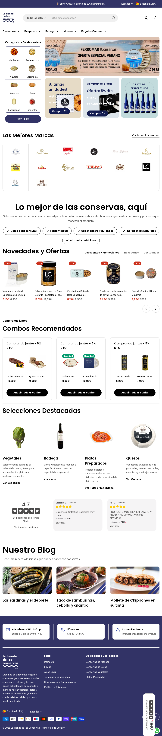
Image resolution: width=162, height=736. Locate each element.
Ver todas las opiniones (26, 527)
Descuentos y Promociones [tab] (102, 252)
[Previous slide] (146, 309)
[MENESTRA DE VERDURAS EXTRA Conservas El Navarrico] (145, 363)
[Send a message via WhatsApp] (156, 730)
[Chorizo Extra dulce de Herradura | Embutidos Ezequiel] (16, 363)
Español (125, 4)
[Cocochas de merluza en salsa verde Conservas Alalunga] (91, 363)
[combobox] (70, 18)
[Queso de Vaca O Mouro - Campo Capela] (37, 363)
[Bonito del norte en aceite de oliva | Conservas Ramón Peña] (113, 273)
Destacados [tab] (151, 252)
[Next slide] (155, 309)
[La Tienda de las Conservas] (102, 56)
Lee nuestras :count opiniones (146, 715)
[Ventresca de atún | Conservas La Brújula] (16, 273)
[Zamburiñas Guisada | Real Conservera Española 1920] (81, 273)
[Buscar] (113, 18)
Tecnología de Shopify (53, 727)
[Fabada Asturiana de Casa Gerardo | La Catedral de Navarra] (48, 273)
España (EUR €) (148, 3)
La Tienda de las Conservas (25, 727)
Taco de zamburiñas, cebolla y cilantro (75, 603)
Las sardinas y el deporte (25, 600)
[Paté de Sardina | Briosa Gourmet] (145, 273)
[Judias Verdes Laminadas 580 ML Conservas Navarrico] (124, 363)
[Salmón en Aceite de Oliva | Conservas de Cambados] (70, 363)
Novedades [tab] (131, 252)
